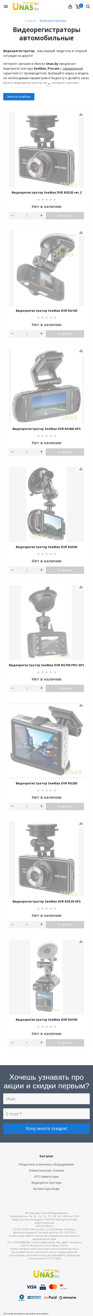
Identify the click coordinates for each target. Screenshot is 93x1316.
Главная (31, 21)
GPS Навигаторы (46, 1176)
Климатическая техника (46, 1170)
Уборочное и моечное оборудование (46, 1164)
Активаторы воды (46, 1189)
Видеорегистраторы (46, 1182)
